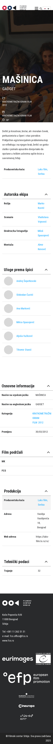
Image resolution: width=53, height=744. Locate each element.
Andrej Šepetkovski (26, 281)
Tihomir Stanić (24, 349)
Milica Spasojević (25, 322)
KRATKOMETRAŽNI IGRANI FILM (17, 101)
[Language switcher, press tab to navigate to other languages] (47, 9)
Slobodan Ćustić (24, 294)
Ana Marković (23, 308)
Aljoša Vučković (24, 335)
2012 (4, 105)
